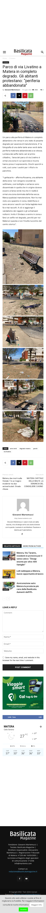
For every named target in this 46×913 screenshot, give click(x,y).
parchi (35, 448)
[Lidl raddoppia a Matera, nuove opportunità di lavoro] (9, 574)
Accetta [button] (23, 909)
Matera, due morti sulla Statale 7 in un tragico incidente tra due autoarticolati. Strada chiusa (12, 483)
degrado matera (25, 448)
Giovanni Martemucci (12, 90)
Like (40, 717)
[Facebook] (13, 95)
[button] (4, 52)
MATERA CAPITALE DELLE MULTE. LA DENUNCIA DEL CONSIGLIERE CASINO (33, 482)
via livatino (7, 452)
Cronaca (12, 58)
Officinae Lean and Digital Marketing (27, 894)
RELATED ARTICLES (12, 546)
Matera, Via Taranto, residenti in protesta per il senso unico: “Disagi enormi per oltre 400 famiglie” (29, 559)
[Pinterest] (24, 95)
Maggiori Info (36, 905)
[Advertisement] (23, 24)
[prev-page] (4, 598)
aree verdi (13, 448)
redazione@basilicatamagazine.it (23, 871)
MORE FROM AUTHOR (32, 546)
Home (5, 58)
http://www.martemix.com (23, 518)
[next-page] (8, 598)
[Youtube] (26, 878)
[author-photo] (23, 511)
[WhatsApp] (30, 95)
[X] (19, 95)
